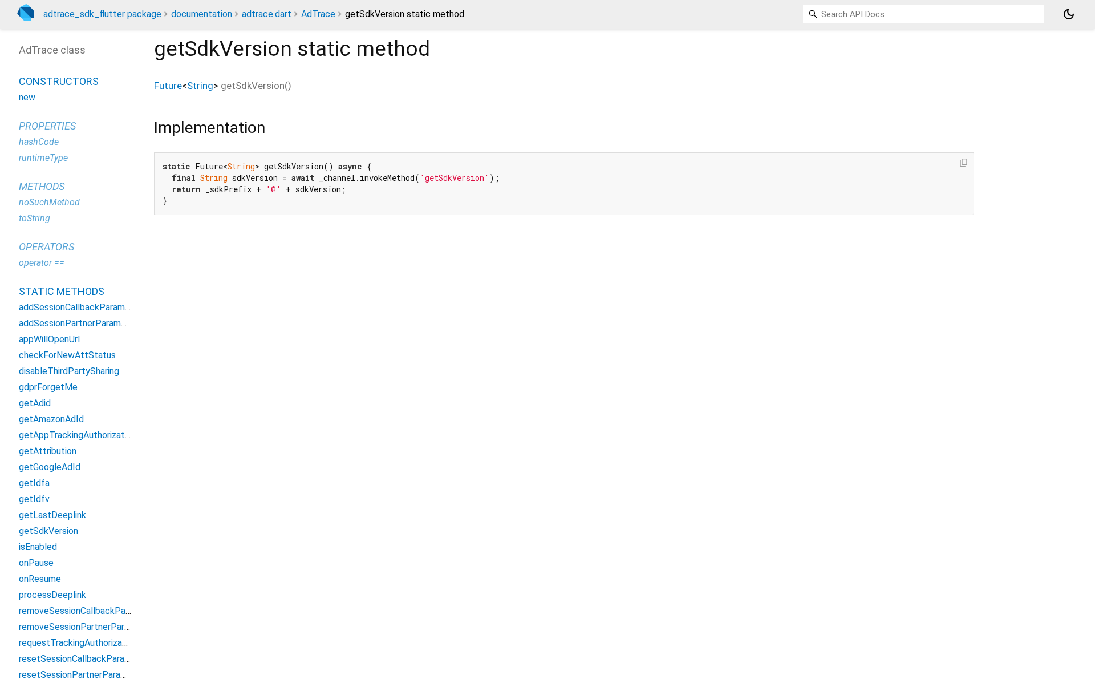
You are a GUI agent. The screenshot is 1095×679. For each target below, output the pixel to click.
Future (168, 85)
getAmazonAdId (51, 419)
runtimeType (43, 157)
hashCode (39, 141)
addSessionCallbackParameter (80, 307)
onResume (40, 578)
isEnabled (38, 546)
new (27, 97)
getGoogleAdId (49, 467)
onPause (36, 562)
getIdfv (34, 499)
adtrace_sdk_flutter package (102, 14)
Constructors (59, 81)
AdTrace (318, 14)
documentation (201, 14)
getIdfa (34, 483)
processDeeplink (52, 594)
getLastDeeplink (52, 515)
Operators (46, 247)
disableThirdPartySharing (69, 371)
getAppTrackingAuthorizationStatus (91, 435)
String (200, 85)
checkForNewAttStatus (67, 355)
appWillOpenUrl (49, 339)
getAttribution (47, 451)
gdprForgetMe (48, 387)
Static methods (61, 291)
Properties (47, 126)
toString (34, 218)
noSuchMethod (49, 202)
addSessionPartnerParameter (78, 323)
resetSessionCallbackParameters (86, 658)
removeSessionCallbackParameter (88, 610)
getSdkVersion (48, 531)
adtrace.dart (266, 14)
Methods (41, 186)
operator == (41, 262)
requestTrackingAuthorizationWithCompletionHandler (126, 642)
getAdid (35, 403)
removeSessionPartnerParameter (86, 626)
